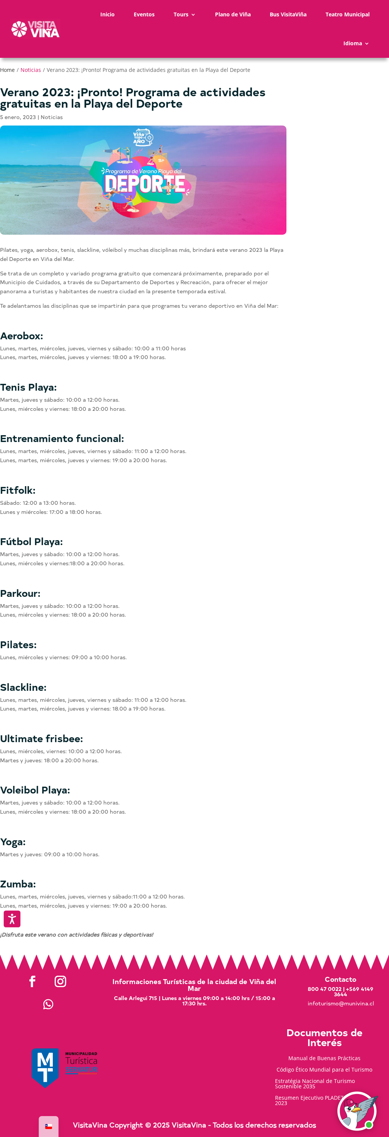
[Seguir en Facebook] (32, 981)
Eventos (144, 14)
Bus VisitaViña (288, 14)
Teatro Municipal (348, 14)
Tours (181, 14)
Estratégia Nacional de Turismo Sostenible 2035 (315, 1084)
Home (7, 69)
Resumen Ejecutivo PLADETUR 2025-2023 (321, 1101)
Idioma (352, 43)
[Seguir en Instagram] (60, 981)
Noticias (31, 69)
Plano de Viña (233, 14)
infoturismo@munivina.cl (341, 1003)
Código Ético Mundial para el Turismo (324, 1070)
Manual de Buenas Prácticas (324, 1059)
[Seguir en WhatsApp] (48, 1004)
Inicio (107, 14)
